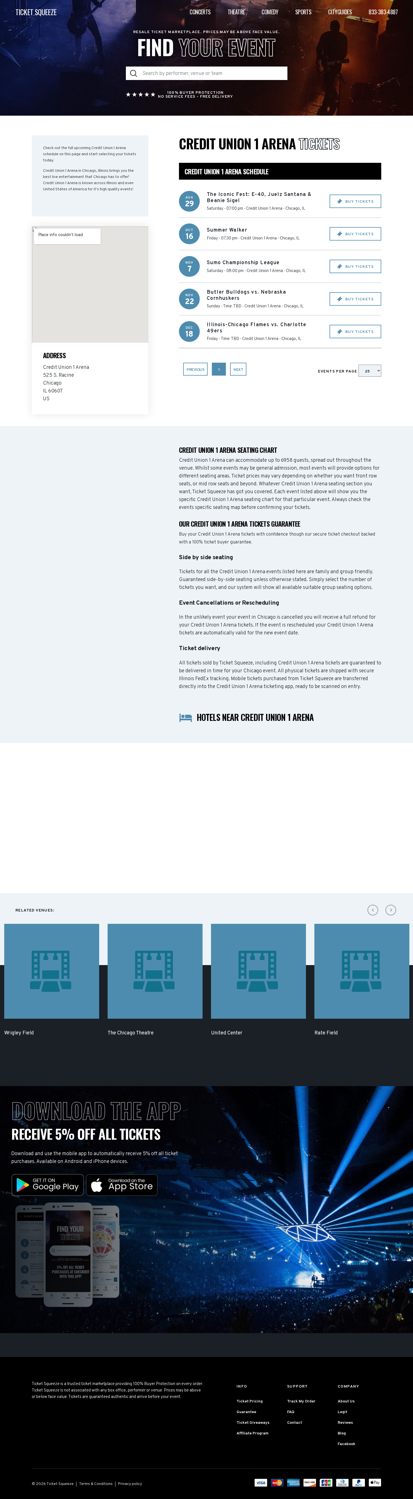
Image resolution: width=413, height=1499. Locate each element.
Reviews (345, 1422)
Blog (342, 1433)
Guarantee (246, 1412)
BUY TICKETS (359, 201)
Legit (342, 1412)
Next (238, 369)
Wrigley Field (19, 1033)
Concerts (200, 12)
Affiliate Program (253, 1433)
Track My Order (301, 1401)
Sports (303, 12)
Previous (195, 369)
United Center (226, 1033)
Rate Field (326, 1033)
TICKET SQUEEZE (36, 11)
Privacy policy (130, 1484)
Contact (294, 1422)
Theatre (236, 12)
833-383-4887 (383, 12)
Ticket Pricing (250, 1401)
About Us (346, 1401)
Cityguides (340, 12)
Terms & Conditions (96, 1484)
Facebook (346, 1444)
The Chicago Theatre (131, 1033)
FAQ (290, 1412)
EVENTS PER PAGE (338, 371)
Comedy (270, 12)
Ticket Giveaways (253, 1422)
